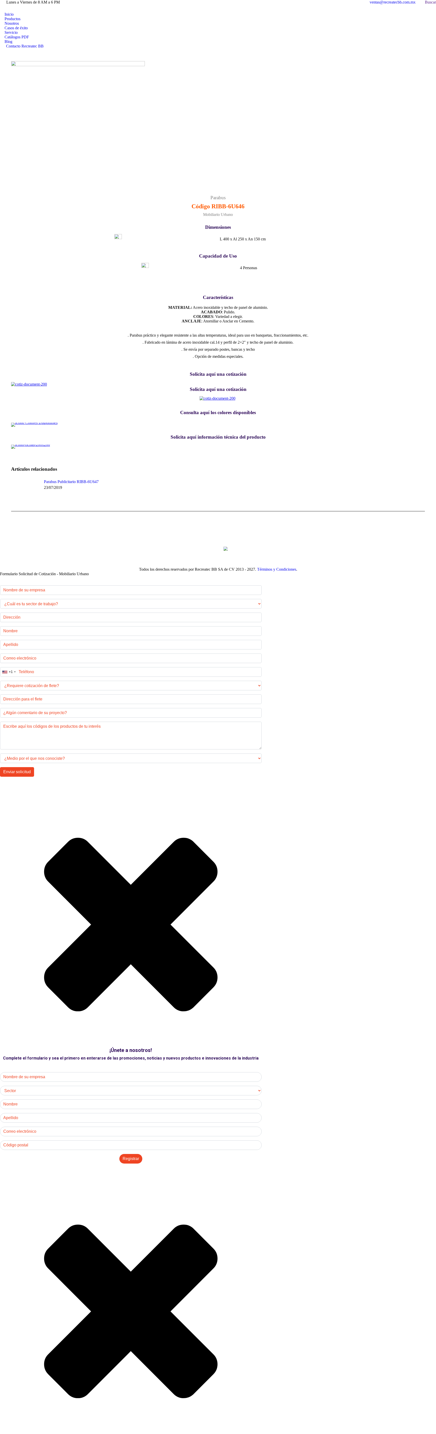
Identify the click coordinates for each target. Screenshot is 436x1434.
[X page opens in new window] (11, 8)
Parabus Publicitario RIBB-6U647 (71, 482)
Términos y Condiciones (276, 569)
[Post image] (25, 491)
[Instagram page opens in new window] (19, 8)
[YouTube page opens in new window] (26, 8)
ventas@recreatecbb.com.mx (393, 2)
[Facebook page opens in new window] (4, 8)
